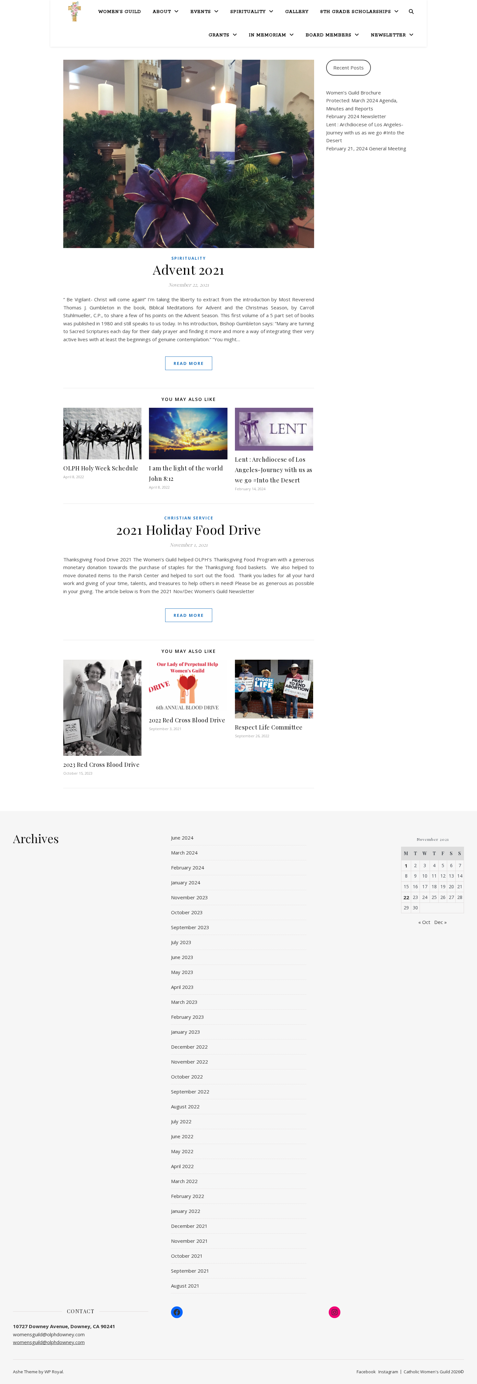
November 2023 (189, 897)
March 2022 (184, 1181)
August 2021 (185, 1285)
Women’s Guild (119, 12)
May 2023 (182, 972)
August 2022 (185, 1106)
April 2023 (182, 987)
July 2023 (181, 942)
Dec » (440, 922)
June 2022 (182, 1136)
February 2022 (187, 1196)
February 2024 (187, 867)
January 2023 (185, 1032)
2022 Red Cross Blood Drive (187, 720)
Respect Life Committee (269, 727)
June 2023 (182, 957)
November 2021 (189, 1241)
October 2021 (187, 1256)
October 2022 (187, 1076)
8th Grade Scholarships (355, 12)
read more (189, 363)
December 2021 (189, 1226)
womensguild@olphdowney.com (49, 1342)
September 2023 (190, 927)
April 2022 (182, 1166)
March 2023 (184, 1002)
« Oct (424, 922)
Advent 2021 (189, 269)
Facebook (366, 1372)
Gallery (297, 12)
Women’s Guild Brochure (353, 92)
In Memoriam (267, 35)
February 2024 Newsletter (356, 116)
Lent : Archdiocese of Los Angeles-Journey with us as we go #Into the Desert (273, 469)
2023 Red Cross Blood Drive (101, 764)
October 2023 (187, 912)
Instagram (388, 1372)
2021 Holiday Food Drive (188, 529)
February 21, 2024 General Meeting (366, 148)
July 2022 (181, 1121)
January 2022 (185, 1211)
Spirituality (248, 12)
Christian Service (189, 518)
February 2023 (187, 1017)
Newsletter (388, 35)
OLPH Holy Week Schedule (101, 468)
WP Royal (53, 1372)
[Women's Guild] (74, 11)
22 (406, 897)
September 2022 (190, 1091)
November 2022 (189, 1061)
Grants (219, 35)
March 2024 (184, 852)
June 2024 (182, 837)
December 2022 (189, 1046)
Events (200, 12)
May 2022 (182, 1151)
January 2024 (185, 882)
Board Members (328, 35)
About (162, 12)
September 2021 (190, 1270)
